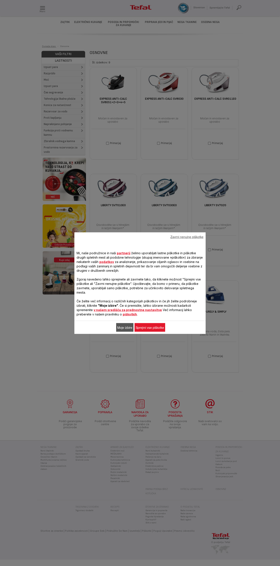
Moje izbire (124, 327)
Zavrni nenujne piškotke (186, 236)
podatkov (106, 261)
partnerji (123, 253)
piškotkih (130, 314)
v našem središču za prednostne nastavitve (128, 310)
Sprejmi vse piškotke (150, 327)
